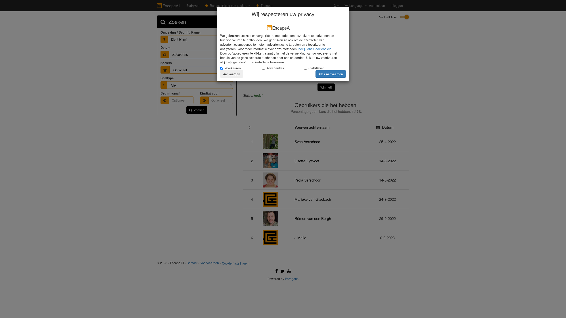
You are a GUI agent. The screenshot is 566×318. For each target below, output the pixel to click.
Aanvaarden (231, 74)
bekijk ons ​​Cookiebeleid (314, 49)
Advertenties (275, 68)
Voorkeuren (233, 68)
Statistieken (316, 68)
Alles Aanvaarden (330, 74)
